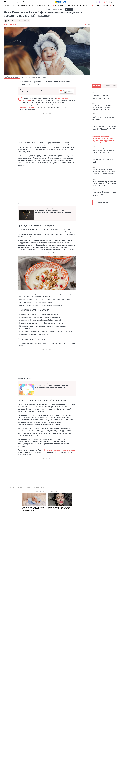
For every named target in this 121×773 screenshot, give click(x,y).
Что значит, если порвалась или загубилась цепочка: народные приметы (53, 211)
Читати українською (10, 24)
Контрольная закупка (44, 5)
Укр (116, 2)
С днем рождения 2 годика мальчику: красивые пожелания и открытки (51, 386)
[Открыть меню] (5, 2)
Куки (59, 9)
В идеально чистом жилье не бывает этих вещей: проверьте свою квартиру (103, 117)
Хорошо (68, 9)
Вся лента (95, 90)
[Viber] (99, 2)
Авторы (96, 5)
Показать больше (102, 202)
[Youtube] (104, 2)
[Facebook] (96, 2)
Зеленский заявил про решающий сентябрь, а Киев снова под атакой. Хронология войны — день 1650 (103, 139)
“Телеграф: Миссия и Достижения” (77, 5)
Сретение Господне (27, 107)
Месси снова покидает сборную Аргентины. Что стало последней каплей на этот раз (104, 183)
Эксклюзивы (59, 5)
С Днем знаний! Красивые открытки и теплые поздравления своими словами (104, 193)
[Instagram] (109, 2)
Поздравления (39, 382)
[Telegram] (102, 2)
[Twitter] (107, 2)
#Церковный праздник (38, 487)
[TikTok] (111, 2)
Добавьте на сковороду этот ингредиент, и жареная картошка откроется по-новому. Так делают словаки (103, 172)
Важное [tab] (114, 85)
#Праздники (19, 487)
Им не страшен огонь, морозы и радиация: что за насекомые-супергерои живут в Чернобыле (103, 107)
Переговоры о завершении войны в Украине (19, 5)
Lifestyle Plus (39, 208)
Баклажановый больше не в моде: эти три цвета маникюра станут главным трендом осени (104, 150)
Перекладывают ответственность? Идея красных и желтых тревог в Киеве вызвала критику (104, 128)
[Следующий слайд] (118, 5)
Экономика (115, 5)
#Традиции (11, 487)
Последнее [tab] (96, 85)
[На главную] (60, 2)
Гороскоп (105, 5)
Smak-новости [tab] (105, 85)
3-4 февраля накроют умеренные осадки (60, 450)
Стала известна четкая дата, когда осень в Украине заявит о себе (104, 161)
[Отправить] (23, 2)
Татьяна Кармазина (12, 20)
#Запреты (27, 487)
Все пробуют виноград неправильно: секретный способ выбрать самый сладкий (103, 96)
